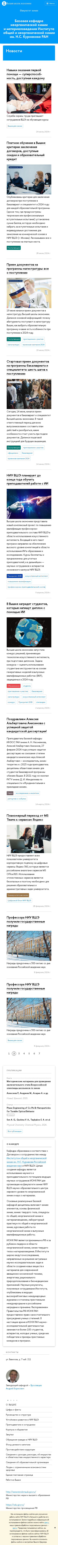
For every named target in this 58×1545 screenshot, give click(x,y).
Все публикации (14, 1131)
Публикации (14, 1070)
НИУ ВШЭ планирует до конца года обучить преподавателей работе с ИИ (27, 479)
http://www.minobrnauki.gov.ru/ (21, 1491)
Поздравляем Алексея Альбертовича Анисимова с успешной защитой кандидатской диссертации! (27, 725)
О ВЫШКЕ (11, 1404)
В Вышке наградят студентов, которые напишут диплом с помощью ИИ (27, 608)
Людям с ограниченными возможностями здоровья (26, 1468)
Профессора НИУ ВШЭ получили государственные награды (26, 921)
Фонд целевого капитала (18, 1444)
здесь (46, 1522)
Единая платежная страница (19, 1474)
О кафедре (13, 1144)
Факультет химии (29, 10)
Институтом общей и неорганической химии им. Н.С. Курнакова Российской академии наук (27, 1161)
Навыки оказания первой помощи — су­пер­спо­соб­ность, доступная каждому (26, 74)
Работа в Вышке (13, 1479)
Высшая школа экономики (19, 3)
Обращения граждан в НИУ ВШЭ (21, 1439)
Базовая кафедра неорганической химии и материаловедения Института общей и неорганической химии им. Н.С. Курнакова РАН (29, 28)
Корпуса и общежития (17, 1429)
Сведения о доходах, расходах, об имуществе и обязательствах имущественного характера (28, 1456)
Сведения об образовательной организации (27, 1462)
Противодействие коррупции (20, 1449)
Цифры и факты (13, 1409)
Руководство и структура (18, 1414)
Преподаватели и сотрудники (20, 1424)
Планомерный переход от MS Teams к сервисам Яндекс (27, 817)
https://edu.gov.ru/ (15, 1504)
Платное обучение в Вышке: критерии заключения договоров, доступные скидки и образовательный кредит (26, 151)
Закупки (10, 1434)
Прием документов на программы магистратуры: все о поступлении (28, 268)
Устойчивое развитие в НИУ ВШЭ (22, 1419)
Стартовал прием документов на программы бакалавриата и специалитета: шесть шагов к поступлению (28, 367)
